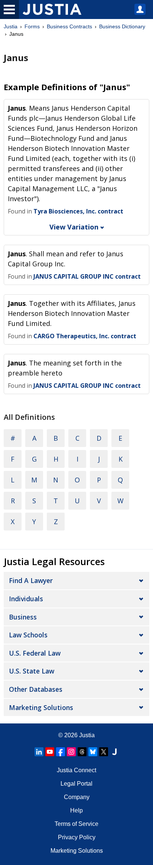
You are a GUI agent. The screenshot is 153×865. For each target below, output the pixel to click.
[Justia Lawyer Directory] (114, 751)
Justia (10, 26)
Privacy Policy (76, 837)
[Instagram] (71, 751)
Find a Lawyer (31, 580)
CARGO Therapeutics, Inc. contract (84, 336)
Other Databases (35, 689)
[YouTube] (49, 751)
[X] (103, 751)
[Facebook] (60, 751)
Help (76, 810)
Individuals (26, 598)
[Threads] (82, 751)
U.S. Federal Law (35, 653)
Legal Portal (76, 783)
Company (76, 797)
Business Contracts (69, 26)
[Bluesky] (92, 751)
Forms (32, 26)
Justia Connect (76, 770)
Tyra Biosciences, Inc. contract (78, 211)
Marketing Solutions (41, 707)
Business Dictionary (122, 26)
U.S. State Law (31, 670)
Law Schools (28, 634)
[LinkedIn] (39, 751)
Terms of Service (76, 824)
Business (23, 616)
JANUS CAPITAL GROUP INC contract (87, 276)
